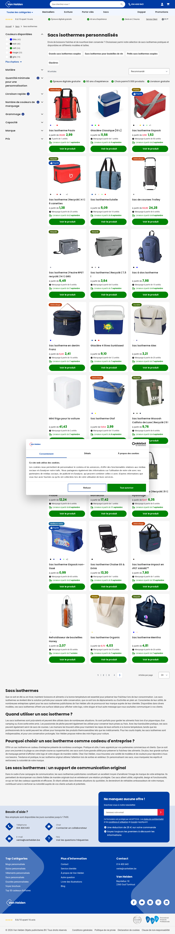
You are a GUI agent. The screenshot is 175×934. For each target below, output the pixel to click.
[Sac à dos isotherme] (150, 246)
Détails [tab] (87, 453)
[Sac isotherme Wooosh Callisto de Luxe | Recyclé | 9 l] (150, 392)
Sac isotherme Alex (144, 345)
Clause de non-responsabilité (156, 930)
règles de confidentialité (154, 819)
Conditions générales (82, 930)
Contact (64, 864)
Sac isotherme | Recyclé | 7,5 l (108, 274)
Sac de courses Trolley (146, 199)
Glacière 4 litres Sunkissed (107, 345)
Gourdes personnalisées (17, 881)
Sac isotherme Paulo (62, 130)
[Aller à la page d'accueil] (14, 4)
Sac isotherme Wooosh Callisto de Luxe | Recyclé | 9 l (150, 420)
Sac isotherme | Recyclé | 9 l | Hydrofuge (150, 493)
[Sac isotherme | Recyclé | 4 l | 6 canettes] (67, 173)
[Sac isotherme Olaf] (108, 392)
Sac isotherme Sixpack (146, 130)
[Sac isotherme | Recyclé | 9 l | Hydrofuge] (150, 465)
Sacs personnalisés (14, 877)
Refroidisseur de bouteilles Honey (65, 639)
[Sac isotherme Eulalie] (108, 173)
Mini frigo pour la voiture (64, 418)
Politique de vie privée (105, 930)
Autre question (68, 877)
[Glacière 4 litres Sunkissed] (108, 319)
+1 (150, 125)
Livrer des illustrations (71, 881)
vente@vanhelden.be (126, 868)
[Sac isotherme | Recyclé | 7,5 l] (108, 246)
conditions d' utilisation (118, 822)
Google (134, 822)
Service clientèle (68, 868)
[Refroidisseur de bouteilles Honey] (67, 611)
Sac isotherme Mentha (146, 637)
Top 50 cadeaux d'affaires (18, 890)
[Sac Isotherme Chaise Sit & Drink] (108, 538)
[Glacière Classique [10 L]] (108, 104)
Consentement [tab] (46, 453)
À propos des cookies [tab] (128, 453)
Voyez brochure (12, 886)
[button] (41, 34)
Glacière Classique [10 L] (106, 130)
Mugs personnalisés (15, 864)
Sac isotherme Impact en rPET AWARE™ (148, 566)
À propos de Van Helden (72, 873)
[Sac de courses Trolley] (150, 173)
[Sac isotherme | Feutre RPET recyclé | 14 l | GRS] (67, 246)
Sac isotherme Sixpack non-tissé (67, 566)
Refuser (87, 488)
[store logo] (45, 902)
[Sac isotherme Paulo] (67, 104)
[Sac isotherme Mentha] (150, 611)
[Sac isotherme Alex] (150, 319)
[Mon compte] (162, 4)
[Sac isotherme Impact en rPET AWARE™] (150, 538)
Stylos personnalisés (15, 868)
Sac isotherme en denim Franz (64, 347)
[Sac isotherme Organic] (108, 611)
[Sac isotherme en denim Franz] (67, 319)
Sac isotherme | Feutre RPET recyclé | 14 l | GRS (66, 274)
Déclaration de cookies (129, 930)
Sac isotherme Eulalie (104, 199)
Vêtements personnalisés (17, 873)
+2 (67, 559)
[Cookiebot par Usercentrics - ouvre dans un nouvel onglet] (134, 444)
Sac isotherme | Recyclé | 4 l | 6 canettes (67, 201)
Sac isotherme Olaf (103, 418)
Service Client (151, 19)
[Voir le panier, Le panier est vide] (168, 4)
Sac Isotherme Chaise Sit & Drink (108, 566)
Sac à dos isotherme (145, 272)
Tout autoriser (126, 488)
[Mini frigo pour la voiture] (67, 392)
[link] (93, 675)
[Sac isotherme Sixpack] (150, 104)
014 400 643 (137, 4)
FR (165, 19)
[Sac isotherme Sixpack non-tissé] (67, 538)
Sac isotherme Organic (105, 637)
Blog (63, 886)
